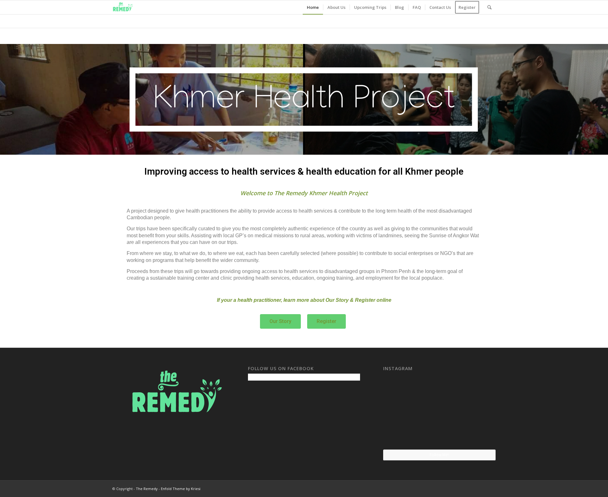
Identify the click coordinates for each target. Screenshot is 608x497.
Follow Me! (439, 454)
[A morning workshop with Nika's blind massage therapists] (439, 392)
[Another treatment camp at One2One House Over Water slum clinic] (477, 392)
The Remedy (147, 488)
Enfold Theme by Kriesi (180, 488)
